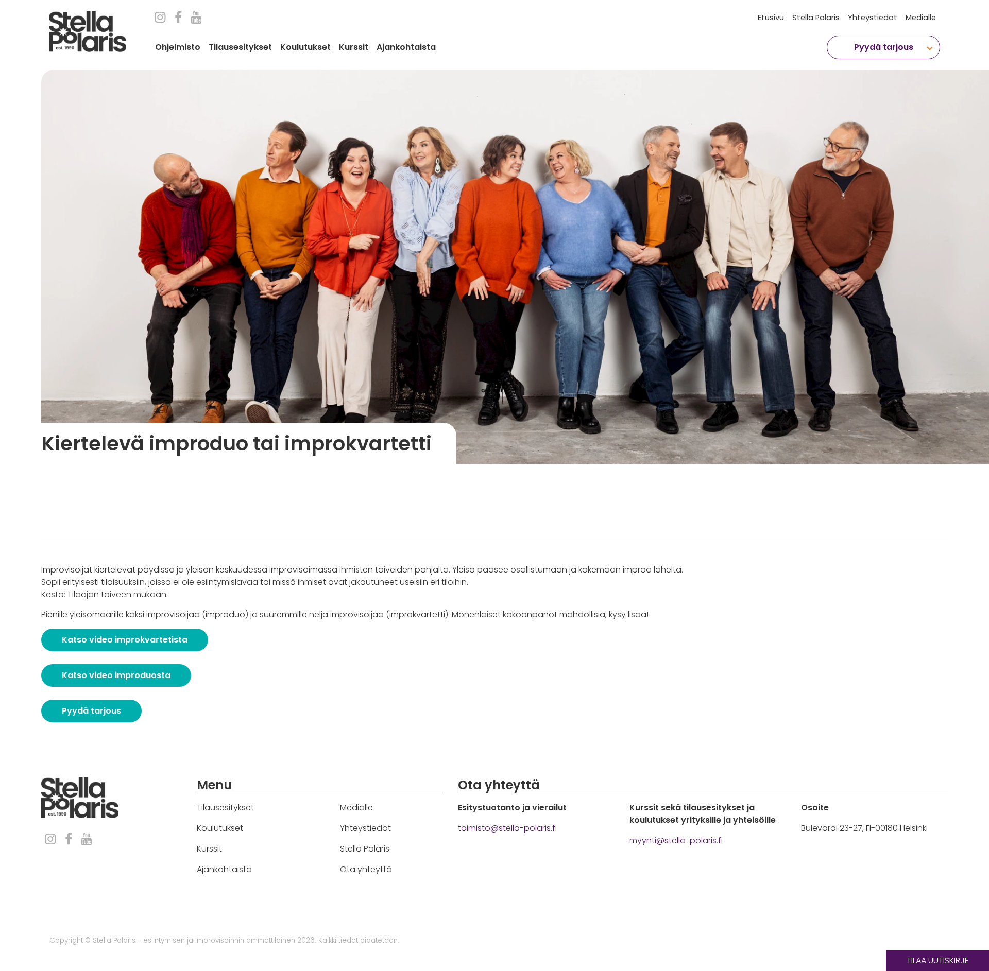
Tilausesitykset (240, 47)
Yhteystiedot (872, 17)
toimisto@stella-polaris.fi (507, 828)
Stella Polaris (816, 17)
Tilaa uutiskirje (938, 960)
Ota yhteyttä (366, 869)
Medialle (921, 17)
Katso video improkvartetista (124, 640)
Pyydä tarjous (91, 711)
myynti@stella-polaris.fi (676, 840)
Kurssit (353, 47)
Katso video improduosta (116, 675)
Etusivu (771, 17)
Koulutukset (305, 47)
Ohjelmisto (177, 47)
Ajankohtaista (406, 47)
